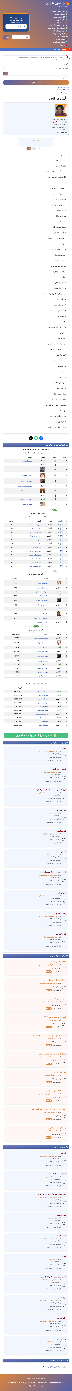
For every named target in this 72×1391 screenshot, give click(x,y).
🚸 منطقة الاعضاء (62, 39)
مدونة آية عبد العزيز (42, 691)
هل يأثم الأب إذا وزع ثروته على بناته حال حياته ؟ (49, 1035)
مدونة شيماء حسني (35, 525)
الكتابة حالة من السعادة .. (57, 962)
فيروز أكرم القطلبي (51, 1130)
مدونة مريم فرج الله (35, 536)
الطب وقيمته (61, 831)
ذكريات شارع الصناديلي (57, 998)
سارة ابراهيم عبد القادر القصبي (48, 875)
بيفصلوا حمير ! (61, 1338)
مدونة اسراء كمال (43, 725)
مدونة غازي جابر (27, 461)
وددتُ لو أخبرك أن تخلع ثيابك (55, 1127)
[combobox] (21, 37)
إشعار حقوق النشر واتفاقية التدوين (34, 735)
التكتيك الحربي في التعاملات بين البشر (52, 1054)
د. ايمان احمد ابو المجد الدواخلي (48, 793)
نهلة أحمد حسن (52, 813)
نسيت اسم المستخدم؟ (62, 89)
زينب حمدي (53, 1020)
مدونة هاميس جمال (35, 566)
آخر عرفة (63, 851)
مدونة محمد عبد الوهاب (25, 486)
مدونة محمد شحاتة (26, 491)
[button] (16, 26)
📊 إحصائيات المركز (61, 36)
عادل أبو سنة (61, 810)
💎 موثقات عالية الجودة (60, 42)
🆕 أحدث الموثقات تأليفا (60, 31)
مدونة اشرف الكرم (26, 481)
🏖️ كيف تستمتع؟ (62, 22)
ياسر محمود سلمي (51, 1038)
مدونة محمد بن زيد (35, 532)
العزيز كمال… (61, 934)
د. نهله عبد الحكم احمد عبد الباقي (47, 1057)
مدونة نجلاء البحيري (26, 499)
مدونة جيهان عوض (35, 551)
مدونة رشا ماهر (36, 528)
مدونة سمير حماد (43, 661)
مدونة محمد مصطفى (42, 714)
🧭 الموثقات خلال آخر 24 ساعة (58, 28)
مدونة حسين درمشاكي (25, 469)
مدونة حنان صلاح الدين (41, 618)
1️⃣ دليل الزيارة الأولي (61, 17)
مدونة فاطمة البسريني (58, 122)
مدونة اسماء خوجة (43, 699)
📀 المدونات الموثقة (61, 14)
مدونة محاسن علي (35, 540)
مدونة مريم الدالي (43, 703)
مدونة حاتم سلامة (27, 495)
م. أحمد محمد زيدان (51, 854)
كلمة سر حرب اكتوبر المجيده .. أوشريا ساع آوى (48, 1109)
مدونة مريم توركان (42, 605)
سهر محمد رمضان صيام (50, 937)
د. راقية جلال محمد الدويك (49, 834)
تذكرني (65, 78)
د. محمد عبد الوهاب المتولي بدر (48, 983)
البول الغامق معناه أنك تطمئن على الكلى (51, 789)
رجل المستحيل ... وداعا (57, 980)
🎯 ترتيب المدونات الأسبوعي (59, 25)
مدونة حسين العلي (43, 717)
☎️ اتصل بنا (64, 45)
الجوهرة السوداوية (59, 769)
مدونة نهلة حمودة (27, 475)
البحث (7, 37)
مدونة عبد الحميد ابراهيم (33, 543)
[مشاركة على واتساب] (36, 438)
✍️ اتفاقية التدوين (62, 20)
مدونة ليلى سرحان (42, 695)
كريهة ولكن (62, 893)
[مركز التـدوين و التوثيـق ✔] (44, 1366)
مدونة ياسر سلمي (42, 595)
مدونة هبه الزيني (36, 547)
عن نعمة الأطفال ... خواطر (56, 1091)
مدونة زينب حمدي (43, 651)
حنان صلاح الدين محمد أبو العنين (48, 751)
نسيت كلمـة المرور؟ (63, 87)
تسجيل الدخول (36, 83)
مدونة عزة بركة (36, 558)
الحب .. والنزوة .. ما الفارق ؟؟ (55, 1017)
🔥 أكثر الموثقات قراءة (60, 34)
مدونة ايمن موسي (27, 464)
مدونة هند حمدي (27, 504)
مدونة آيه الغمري (43, 609)
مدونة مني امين (43, 675)
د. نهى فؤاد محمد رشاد (50, 772)
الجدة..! (63, 748)
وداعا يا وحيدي (61, 913)
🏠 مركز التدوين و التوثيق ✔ (59, 11)
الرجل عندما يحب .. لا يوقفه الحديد (53, 872)
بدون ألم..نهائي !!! (59, 1072)
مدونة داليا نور (44, 721)
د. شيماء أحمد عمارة (51, 1075)
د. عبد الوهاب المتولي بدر (50, 1001)
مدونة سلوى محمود (35, 555)
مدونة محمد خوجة (43, 706)
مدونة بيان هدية (36, 562)
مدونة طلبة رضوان (42, 588)
